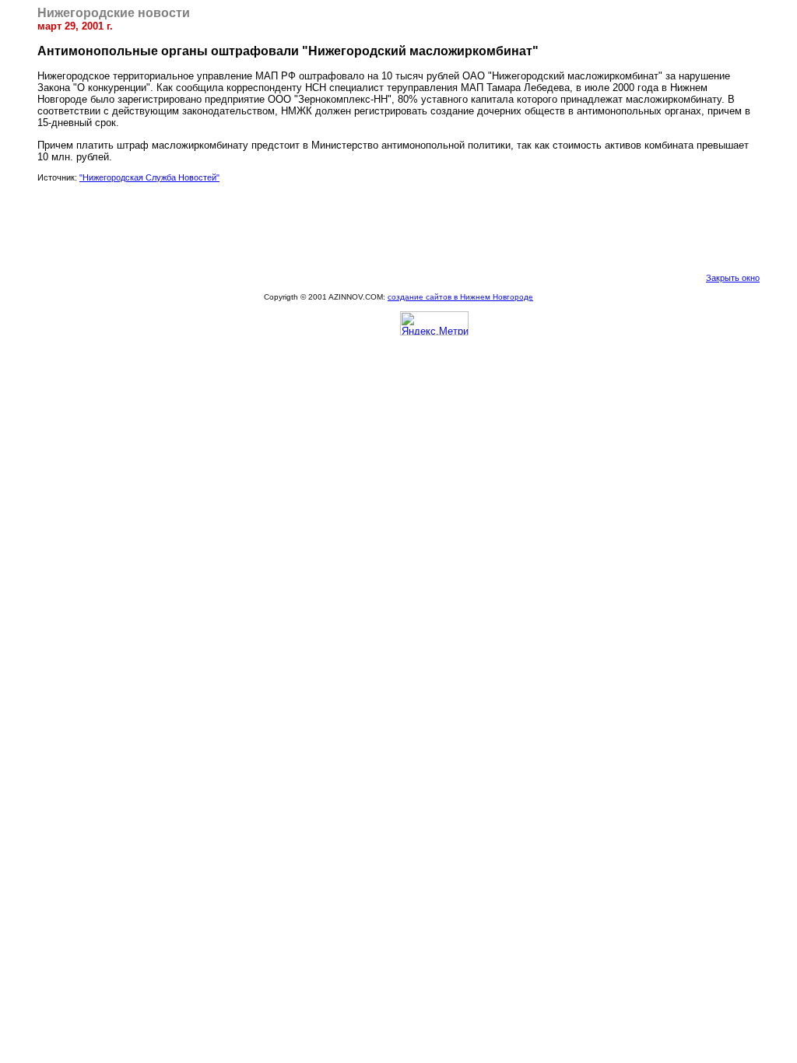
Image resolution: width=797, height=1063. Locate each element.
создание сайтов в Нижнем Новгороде (460, 297)
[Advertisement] (398, 227)
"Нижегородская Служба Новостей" (149, 177)
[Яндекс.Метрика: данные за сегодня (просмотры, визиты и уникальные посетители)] (434, 323)
